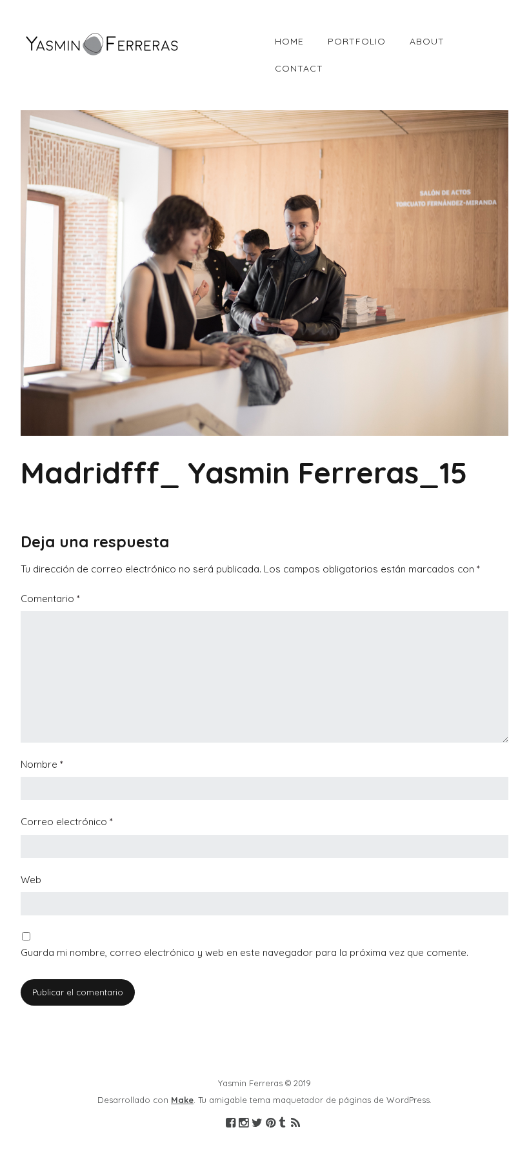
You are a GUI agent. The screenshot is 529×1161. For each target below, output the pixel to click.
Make (182, 1100)
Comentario (50, 598)
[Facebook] (230, 1123)
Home (289, 41)
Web (31, 879)
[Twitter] (257, 1123)
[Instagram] (243, 1123)
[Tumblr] (282, 1123)
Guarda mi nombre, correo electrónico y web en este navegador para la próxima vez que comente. (244, 952)
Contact (299, 68)
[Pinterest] (270, 1123)
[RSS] (295, 1123)
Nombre (42, 764)
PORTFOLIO (357, 41)
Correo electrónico (67, 821)
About (427, 41)
